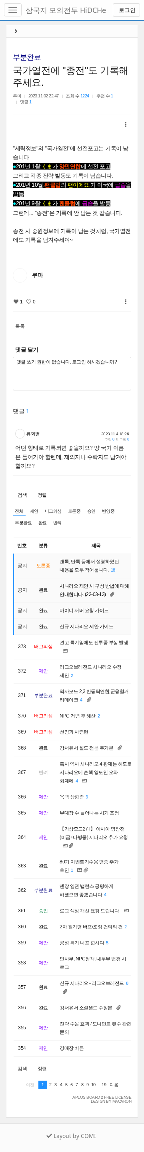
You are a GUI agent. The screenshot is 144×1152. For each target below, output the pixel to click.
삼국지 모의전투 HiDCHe (66, 10)
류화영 (33, 434)
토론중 (74, 511)
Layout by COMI (74, 1136)
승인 (91, 511)
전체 (19, 511)
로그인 (126, 10)
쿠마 (17, 95)
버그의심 (53, 511)
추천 (109, 439)
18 (113, 570)
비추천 (122, 439)
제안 (34, 511)
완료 (42, 522)
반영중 (108, 511)
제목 (96, 545)
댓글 (26, 101)
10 (93, 1084)
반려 (57, 522)
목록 (19, 326)
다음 (114, 1084)
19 (104, 1084)
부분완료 (27, 57)
